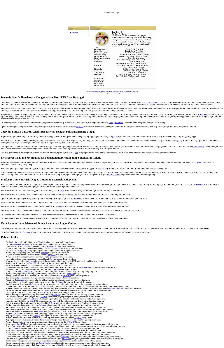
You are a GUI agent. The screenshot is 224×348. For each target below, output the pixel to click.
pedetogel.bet (51, 246)
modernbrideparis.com (20, 244)
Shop (132, 91)
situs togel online (114, 288)
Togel (62, 191)
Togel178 (113, 137)
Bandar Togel (43, 343)
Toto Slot (60, 345)
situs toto (73, 195)
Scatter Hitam (203, 114)
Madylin (103, 91)
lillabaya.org (177, 141)
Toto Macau (66, 339)
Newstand (109, 91)
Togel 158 (51, 255)
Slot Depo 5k (201, 184)
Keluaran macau (198, 147)
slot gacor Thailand (201, 162)
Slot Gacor (71, 274)
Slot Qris (101, 169)
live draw (46, 286)
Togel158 (44, 253)
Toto (76, 153)
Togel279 (79, 127)
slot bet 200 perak (113, 175)
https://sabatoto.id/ (53, 248)
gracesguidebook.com (87, 267)
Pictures (121, 91)
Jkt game (50, 257)
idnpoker (19, 278)
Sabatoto (21, 280)
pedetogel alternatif (116, 123)
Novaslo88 (67, 276)
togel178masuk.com (32, 261)
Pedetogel (56, 269)
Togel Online (77, 198)
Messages (127, 91)
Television (115, 91)
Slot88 (44, 108)
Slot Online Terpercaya (26, 272)
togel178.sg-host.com (50, 265)
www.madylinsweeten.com (93, 91)
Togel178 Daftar (24, 232)
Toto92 (46, 290)
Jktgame (61, 282)
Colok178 (56, 295)
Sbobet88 (16, 328)
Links (136, 91)
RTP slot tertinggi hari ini (151, 102)
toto (64, 210)
